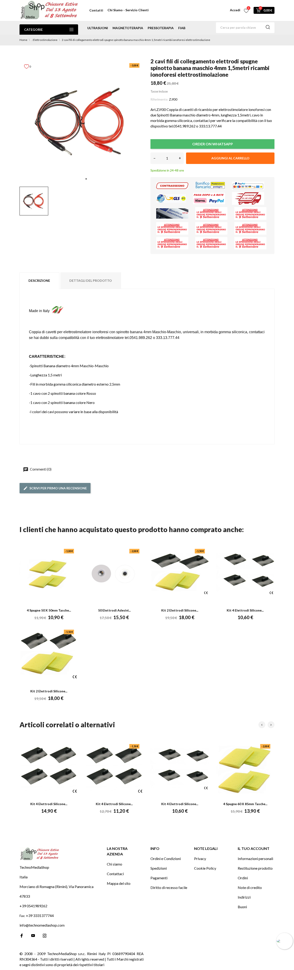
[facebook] (21, 936)
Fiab (181, 28)
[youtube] (33, 935)
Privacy (200, 858)
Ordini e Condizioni (165, 858)
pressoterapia (161, 28)
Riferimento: (159, 99)
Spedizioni (158, 868)
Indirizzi (244, 897)
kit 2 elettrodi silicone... (179, 610)
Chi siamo (114, 864)
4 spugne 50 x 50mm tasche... (49, 610)
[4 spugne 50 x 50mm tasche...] (49, 574)
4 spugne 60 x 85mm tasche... (245, 804)
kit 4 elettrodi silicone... (245, 610)
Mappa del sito (118, 883)
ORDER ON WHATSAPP (212, 144)
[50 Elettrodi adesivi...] (114, 574)
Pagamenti (158, 878)
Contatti (96, 10)
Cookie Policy (205, 868)
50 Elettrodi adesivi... (114, 610)
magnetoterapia (128, 28)
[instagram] (44, 936)
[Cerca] (268, 28)
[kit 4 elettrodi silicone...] (245, 574)
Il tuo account (253, 848)
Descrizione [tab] (39, 280)
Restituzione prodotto (255, 868)
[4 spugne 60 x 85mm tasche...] (245, 769)
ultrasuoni (97, 28)
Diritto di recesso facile (168, 887)
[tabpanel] (82, 121)
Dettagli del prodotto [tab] (90, 280)
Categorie (33, 29)
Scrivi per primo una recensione (58, 488)
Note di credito (250, 887)
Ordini (243, 878)
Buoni (242, 907)
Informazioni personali (255, 858)
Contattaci (115, 873)
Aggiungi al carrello (230, 158)
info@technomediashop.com (42, 925)
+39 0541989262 (33, 906)
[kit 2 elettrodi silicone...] (179, 574)
